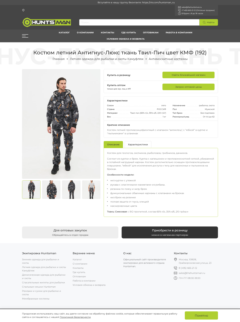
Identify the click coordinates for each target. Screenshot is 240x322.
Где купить (128, 32)
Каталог (64, 32)
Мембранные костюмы (35, 298)
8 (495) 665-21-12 (188, 267)
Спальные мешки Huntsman (39, 286)
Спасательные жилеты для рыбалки (43, 282)
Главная (59, 59)
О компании (85, 32)
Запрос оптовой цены (188, 86)
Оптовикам (151, 32)
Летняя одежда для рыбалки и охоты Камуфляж (107, 59)
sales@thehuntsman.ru (192, 273)
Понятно (201, 315)
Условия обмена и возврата (125, 39)
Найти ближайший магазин (188, 74)
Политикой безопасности (75, 317)
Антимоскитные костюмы (168, 59)
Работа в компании (179, 32)
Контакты (107, 32)
